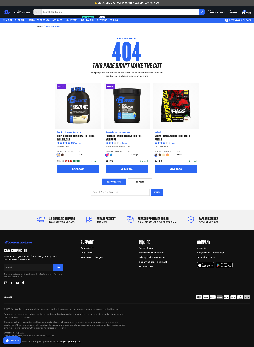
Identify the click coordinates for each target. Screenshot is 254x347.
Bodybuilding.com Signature (69, 132)
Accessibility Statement (151, 252)
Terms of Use (146, 266)
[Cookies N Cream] (156, 154)
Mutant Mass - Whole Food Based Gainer (172, 137)
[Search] (202, 12)
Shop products (114, 181)
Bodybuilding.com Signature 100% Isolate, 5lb (75, 137)
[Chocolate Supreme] (62, 154)
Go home (140, 181)
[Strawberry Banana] (167, 154)
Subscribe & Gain (206, 257)
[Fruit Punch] (107, 154)
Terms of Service (10, 276)
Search (157, 192)
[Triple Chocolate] (159, 154)
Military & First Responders (153, 257)
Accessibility (87, 248)
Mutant (158, 132)
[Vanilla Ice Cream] (163, 154)
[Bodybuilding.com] (6, 12)
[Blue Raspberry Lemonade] (111, 154)
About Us (202, 248)
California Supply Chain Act (153, 261)
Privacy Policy (53, 274)
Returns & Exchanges (92, 257)
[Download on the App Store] (205, 265)
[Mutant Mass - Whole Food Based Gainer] (176, 106)
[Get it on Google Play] (224, 265)
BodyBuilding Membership (210, 252)
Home (40, 26)
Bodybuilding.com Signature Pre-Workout (124, 137)
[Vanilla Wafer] (58, 154)
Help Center (87, 252)
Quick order (78, 168)
